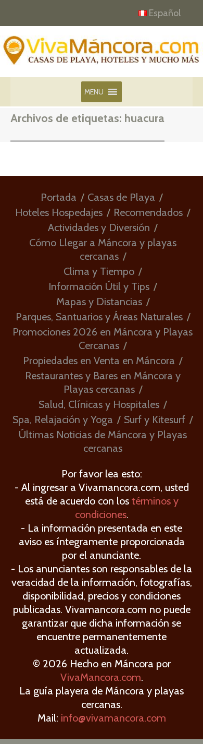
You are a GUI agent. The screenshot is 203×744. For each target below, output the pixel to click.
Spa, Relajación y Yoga (62, 419)
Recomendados (148, 212)
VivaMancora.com (100, 677)
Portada (59, 197)
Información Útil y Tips (98, 286)
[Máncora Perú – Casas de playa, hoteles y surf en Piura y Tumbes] (101, 55)
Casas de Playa (121, 197)
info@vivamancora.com (113, 718)
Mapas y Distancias (99, 301)
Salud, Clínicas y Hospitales (99, 404)
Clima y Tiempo (99, 271)
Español (165, 13)
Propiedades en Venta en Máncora (99, 360)
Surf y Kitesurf (154, 419)
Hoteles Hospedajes (59, 212)
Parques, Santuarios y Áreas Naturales (99, 316)
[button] (94, 91)
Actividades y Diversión (99, 227)
